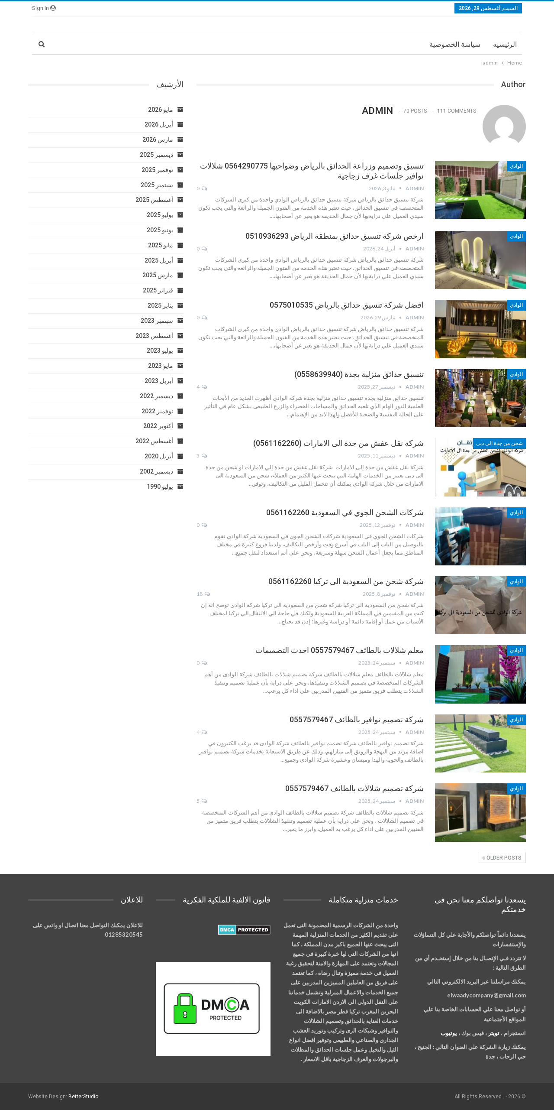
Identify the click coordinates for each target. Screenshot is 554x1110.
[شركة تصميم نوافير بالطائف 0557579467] (480, 743)
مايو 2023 (160, 365)
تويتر (493, 1032)
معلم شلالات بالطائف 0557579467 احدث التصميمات (339, 650)
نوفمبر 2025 (157, 169)
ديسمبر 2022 (156, 396)
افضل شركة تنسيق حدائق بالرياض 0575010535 (347, 304)
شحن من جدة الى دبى (499, 443)
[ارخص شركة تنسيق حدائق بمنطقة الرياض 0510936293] (480, 260)
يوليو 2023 (160, 350)
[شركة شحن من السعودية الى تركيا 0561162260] (480, 605)
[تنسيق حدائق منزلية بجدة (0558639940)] (480, 398)
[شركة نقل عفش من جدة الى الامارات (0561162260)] (480, 467)
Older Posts (503, 858)
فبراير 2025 (158, 290)
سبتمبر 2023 (157, 320)
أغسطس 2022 (154, 441)
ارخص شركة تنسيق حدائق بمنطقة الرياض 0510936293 (334, 235)
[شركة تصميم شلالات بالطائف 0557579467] (480, 812)
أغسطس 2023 (154, 335)
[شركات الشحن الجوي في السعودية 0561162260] (480, 536)
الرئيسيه (505, 44)
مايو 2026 (160, 109)
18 (199, 594)
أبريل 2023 (159, 380)
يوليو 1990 (160, 486)
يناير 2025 (160, 305)
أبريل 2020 (159, 456)
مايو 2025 (160, 245)
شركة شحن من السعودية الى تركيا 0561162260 (346, 581)
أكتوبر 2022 (158, 425)
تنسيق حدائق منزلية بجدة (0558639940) (359, 374)
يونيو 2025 (160, 230)
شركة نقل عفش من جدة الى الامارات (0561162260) (338, 443)
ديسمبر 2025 (156, 154)
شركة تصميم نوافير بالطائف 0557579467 (357, 719)
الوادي (516, 166)
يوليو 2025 (160, 214)
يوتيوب (449, 1032)
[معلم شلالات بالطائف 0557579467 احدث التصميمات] (480, 674)
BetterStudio (83, 1097)
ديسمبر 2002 (156, 471)
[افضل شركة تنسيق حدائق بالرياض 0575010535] (480, 329)
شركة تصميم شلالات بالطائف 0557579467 (354, 788)
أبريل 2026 (159, 124)
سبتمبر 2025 (157, 185)
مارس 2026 (157, 139)
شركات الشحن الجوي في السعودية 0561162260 (345, 512)
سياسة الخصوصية (454, 44)
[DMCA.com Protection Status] (244, 930)
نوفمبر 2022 (157, 411)
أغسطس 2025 (154, 199)
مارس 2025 (157, 275)
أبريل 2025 (159, 260)
